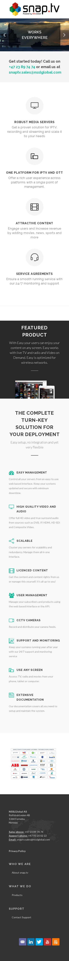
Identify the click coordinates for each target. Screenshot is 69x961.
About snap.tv (20, 872)
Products (17, 895)
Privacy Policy (17, 851)
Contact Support (21, 917)
